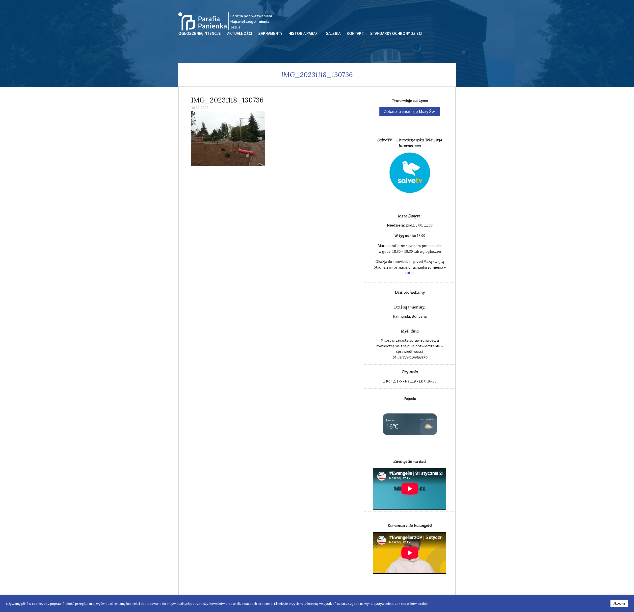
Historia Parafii (304, 33)
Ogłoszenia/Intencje (199, 33)
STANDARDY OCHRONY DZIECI (396, 33)
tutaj (409, 272)
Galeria (333, 33)
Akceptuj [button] (619, 603)
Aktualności (239, 33)
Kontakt (355, 33)
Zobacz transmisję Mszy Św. (410, 111)
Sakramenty (270, 33)
